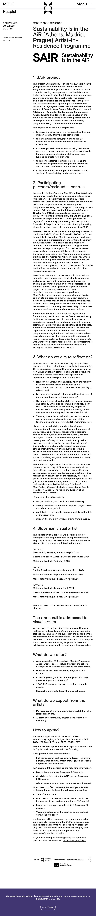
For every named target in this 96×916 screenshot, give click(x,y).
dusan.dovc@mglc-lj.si (74, 840)
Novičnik (48, 907)
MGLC (9, 4)
